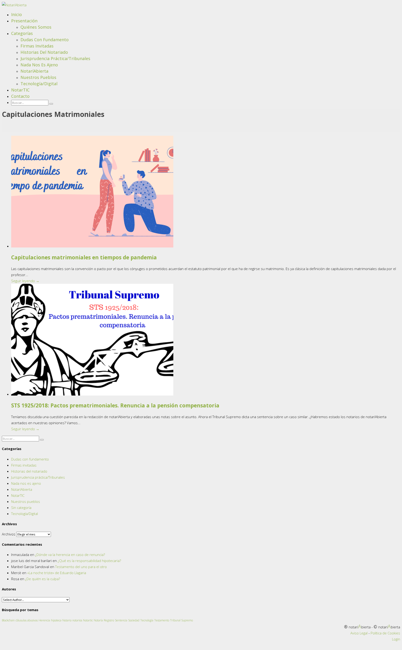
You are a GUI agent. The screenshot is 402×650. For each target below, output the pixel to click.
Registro (109, 620)
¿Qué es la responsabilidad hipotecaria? (89, 560)
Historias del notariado (44, 52)
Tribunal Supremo (181, 620)
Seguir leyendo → (25, 280)
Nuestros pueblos (38, 77)
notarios (77, 620)
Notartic (88, 620)
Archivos (8, 534)
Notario (66, 620)
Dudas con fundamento (44, 39)
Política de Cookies (385, 633)
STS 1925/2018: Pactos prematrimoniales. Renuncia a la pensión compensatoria (115, 405)
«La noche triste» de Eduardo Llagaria (56, 572)
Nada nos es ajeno (39, 65)
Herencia (44, 620)
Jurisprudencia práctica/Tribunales (55, 58)
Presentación (24, 21)
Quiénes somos (35, 27)
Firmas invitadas (37, 46)
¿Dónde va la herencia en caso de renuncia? (70, 554)
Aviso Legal (359, 633)
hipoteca (56, 620)
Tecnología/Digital (38, 83)
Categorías (22, 33)
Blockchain (8, 620)
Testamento (161, 620)
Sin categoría (21, 507)
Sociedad (133, 620)
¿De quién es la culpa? (42, 578)
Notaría (98, 620)
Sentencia (121, 620)
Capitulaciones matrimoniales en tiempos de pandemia (84, 257)
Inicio (16, 14)
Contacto (20, 96)
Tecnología (146, 620)
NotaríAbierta (34, 71)
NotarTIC (20, 90)
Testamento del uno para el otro (81, 566)
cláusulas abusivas (27, 620)
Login (396, 639)
